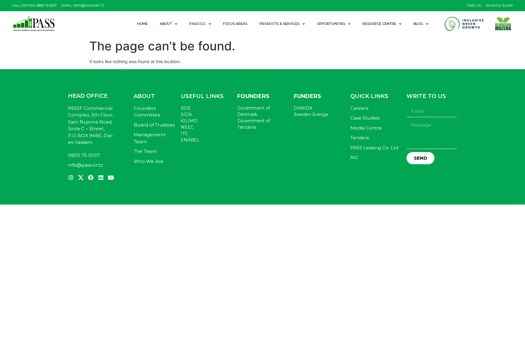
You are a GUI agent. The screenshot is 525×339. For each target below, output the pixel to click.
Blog (418, 24)
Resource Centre (379, 24)
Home (142, 24)
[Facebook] (91, 177)
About (166, 24)
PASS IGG (197, 24)
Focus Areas (235, 24)
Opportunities (331, 24)
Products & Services (279, 24)
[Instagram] (71, 177)
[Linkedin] (101, 177)
